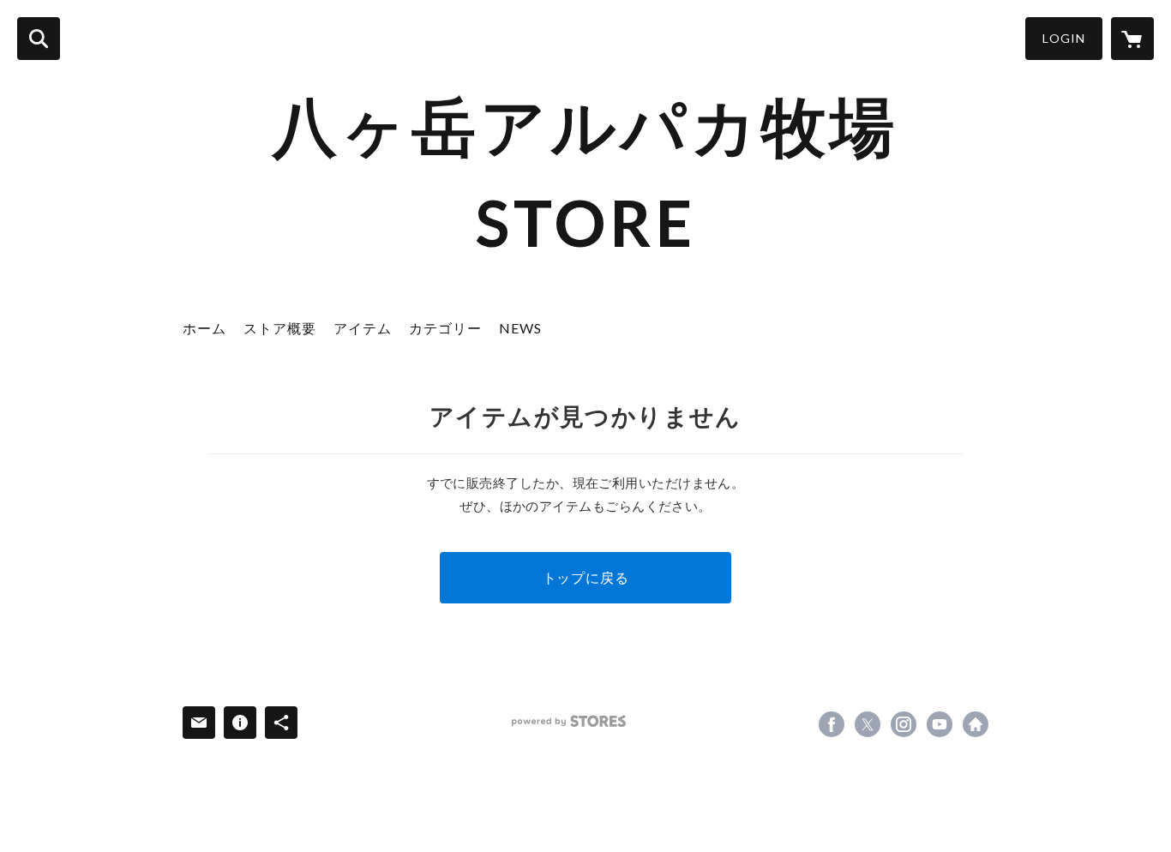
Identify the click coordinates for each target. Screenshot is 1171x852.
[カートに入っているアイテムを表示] (1132, 38)
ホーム (204, 328)
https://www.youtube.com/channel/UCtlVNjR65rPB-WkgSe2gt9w (939, 724)
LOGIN (1063, 38)
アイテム (362, 328)
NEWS (520, 328)
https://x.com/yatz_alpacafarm (867, 724)
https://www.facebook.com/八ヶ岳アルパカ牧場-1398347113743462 (831, 724)
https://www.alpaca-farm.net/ (975, 724)
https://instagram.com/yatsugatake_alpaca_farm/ (903, 724)
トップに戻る (586, 577)
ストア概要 (279, 328)
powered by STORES (569, 721)
